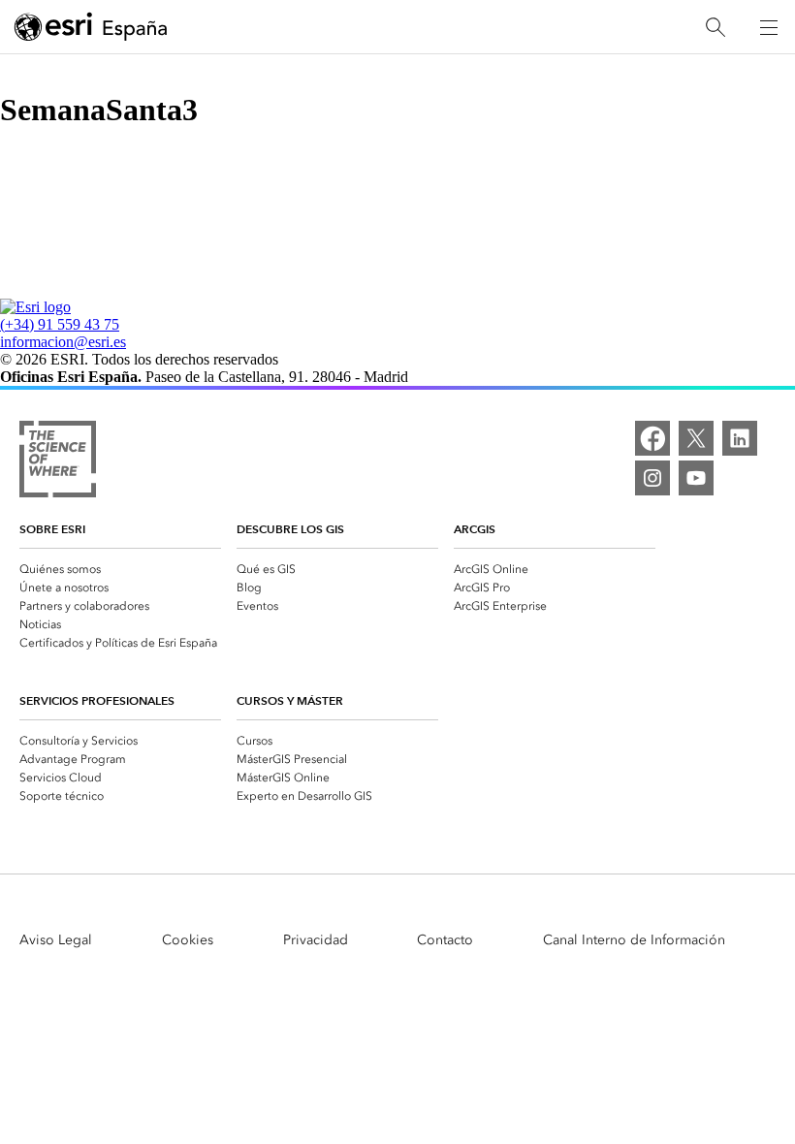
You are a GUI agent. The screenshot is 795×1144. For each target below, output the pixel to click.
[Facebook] (652, 438)
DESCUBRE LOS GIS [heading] (290, 529)
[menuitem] (120, 567)
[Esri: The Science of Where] (57, 461)
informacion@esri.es (63, 342)
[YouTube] (696, 478)
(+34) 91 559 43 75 (59, 324)
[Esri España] (91, 28)
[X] (696, 438)
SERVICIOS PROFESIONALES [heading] (97, 700)
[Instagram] (652, 478)
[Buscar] (715, 27)
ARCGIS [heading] (474, 529)
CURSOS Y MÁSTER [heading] (290, 700)
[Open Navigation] (769, 27)
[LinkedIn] (739, 438)
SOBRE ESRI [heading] (52, 529)
